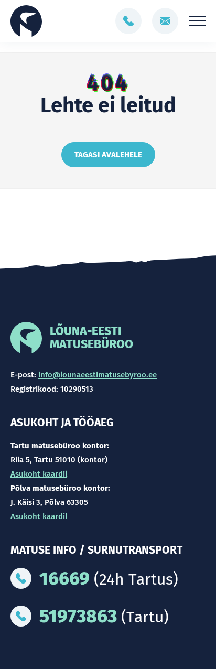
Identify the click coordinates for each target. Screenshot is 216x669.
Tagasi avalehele (108, 154)
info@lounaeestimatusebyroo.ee (97, 375)
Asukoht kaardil (38, 474)
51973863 (78, 616)
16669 (64, 578)
